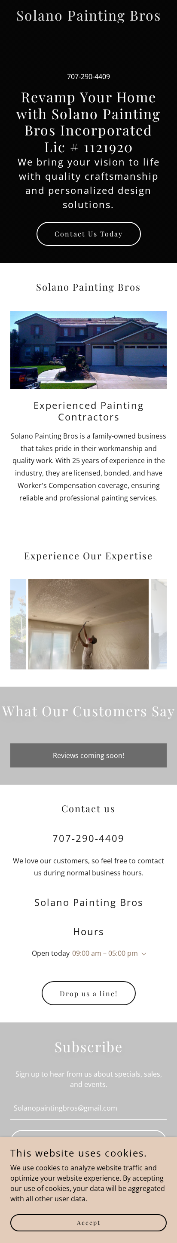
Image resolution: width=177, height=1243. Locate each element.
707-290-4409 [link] (88, 76)
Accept (89, 1222)
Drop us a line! (89, 993)
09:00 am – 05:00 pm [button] (105, 953)
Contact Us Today (89, 233)
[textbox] (88, 1108)
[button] (142, 954)
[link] (88, 18)
